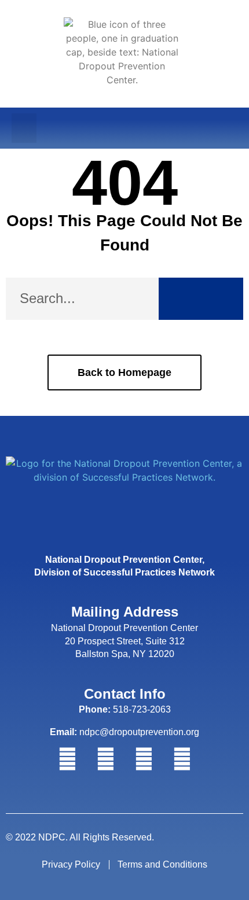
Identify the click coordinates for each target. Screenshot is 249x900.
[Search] (201, 299)
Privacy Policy (71, 864)
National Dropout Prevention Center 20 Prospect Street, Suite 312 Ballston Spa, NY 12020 (124, 641)
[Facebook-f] (67, 759)
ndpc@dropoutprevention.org (124, 732)
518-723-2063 (125, 709)
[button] (24, 128)
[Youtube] (182, 759)
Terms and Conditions (162, 864)
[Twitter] (105, 759)
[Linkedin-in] (143, 759)
